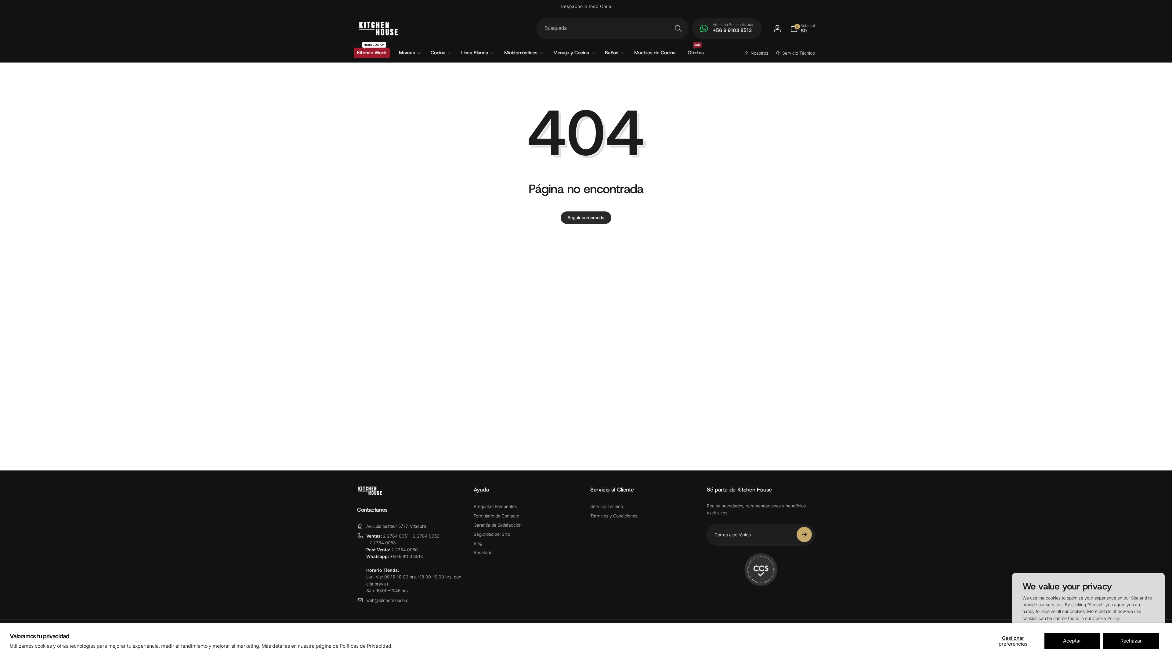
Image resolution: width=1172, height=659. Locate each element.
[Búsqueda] (678, 28)
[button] (802, 28)
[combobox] (612, 28)
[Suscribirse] (804, 534)
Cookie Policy (1106, 618)
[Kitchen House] (370, 493)
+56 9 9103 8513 (406, 556)
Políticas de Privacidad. (366, 646)
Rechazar (1131, 641)
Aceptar (1072, 641)
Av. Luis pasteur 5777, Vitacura (396, 526)
